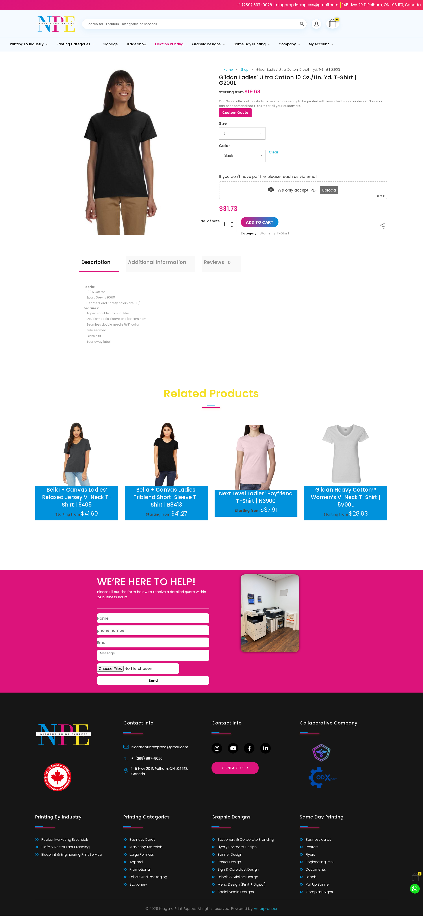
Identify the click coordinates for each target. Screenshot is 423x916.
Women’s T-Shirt (274, 233)
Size (223, 123)
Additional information (157, 262)
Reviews (217, 262)
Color (224, 145)
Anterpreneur (266, 908)
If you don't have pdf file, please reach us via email (268, 176)
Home (228, 69)
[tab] (99, 264)
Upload (329, 190)
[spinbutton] (227, 224)
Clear (273, 152)
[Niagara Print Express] (56, 24)
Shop (244, 69)
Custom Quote (235, 112)
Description (95, 262)
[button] (233, 223)
